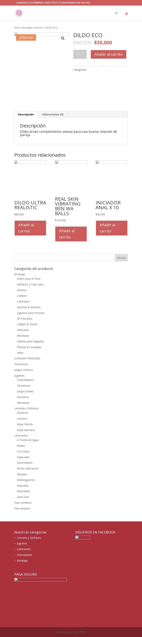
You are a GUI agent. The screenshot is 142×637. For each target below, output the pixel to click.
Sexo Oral (23, 497)
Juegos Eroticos (23, 370)
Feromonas (21, 364)
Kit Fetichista (24, 318)
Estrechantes (25, 462)
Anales (21, 445)
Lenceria (22, 418)
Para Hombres (23, 502)
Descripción (26, 114)
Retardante (23, 491)
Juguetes (104, 69)
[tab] (26, 114)
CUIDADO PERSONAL (27, 358)
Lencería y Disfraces (26, 408)
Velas (20, 352)
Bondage (27, 27)
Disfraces (22, 412)
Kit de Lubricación (27, 468)
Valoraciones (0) (52, 114)
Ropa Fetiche (25, 424)
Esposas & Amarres (29, 307)
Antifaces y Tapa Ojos (30, 284)
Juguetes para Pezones (31, 313)
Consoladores (25, 380)
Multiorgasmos (26, 480)
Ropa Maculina (26, 430)
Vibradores (23, 403)
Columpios (23, 301)
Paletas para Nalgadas (30, 341)
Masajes (22, 474)
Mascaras (23, 330)
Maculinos (116, 69)
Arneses (38, 27)
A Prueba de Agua (27, 440)
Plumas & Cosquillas (29, 347)
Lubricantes (21, 435)
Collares (22, 295)
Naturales (23, 485)
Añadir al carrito (108, 54)
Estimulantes (24, 555)
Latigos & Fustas (27, 324)
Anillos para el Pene (28, 278)
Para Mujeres (22, 508)
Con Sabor (23, 451)
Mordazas (23, 335)
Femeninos (23, 385)
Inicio (17, 27)
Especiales (23, 457)
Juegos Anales (25, 391)
